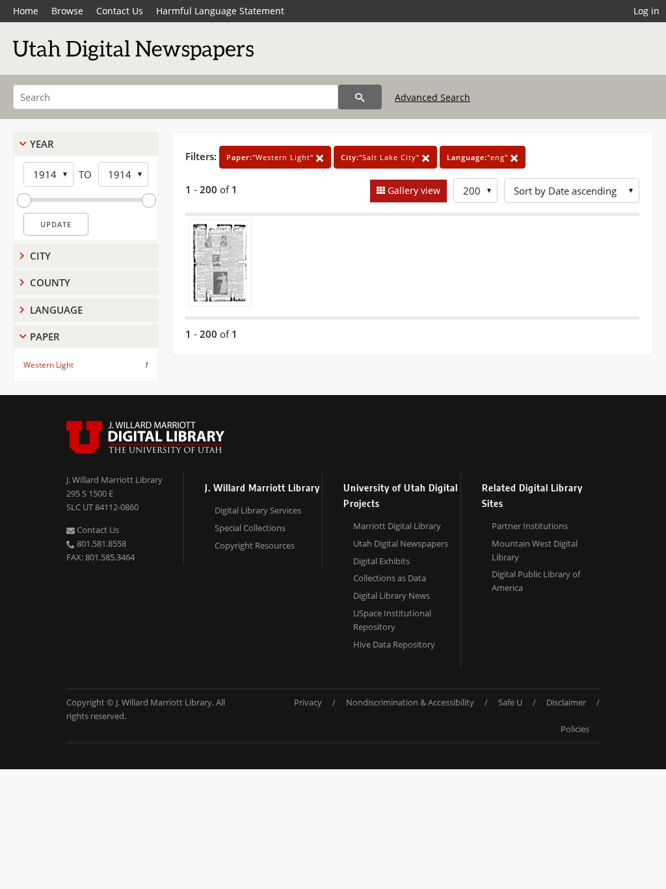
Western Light (48, 364)
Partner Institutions (530, 526)
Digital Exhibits (381, 561)
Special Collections (250, 528)
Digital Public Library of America (536, 581)
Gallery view (412, 190)
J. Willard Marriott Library (114, 480)
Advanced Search (432, 97)
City (40, 255)
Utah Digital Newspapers (400, 543)
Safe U (510, 702)
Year (42, 143)
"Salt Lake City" (381, 157)
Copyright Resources (255, 545)
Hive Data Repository (394, 644)
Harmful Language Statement (220, 11)
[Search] (360, 97)
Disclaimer (566, 702)
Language (56, 309)
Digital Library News (391, 595)
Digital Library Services (258, 510)
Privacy (308, 702)
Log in (646, 11)
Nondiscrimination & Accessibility (410, 702)
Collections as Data (389, 578)
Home (25, 11)
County (50, 282)
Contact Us (119, 11)
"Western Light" (271, 157)
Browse (67, 11)
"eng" (479, 157)
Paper (45, 336)
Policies (575, 729)
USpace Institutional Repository (392, 620)
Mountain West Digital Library (535, 550)
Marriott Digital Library (397, 526)
